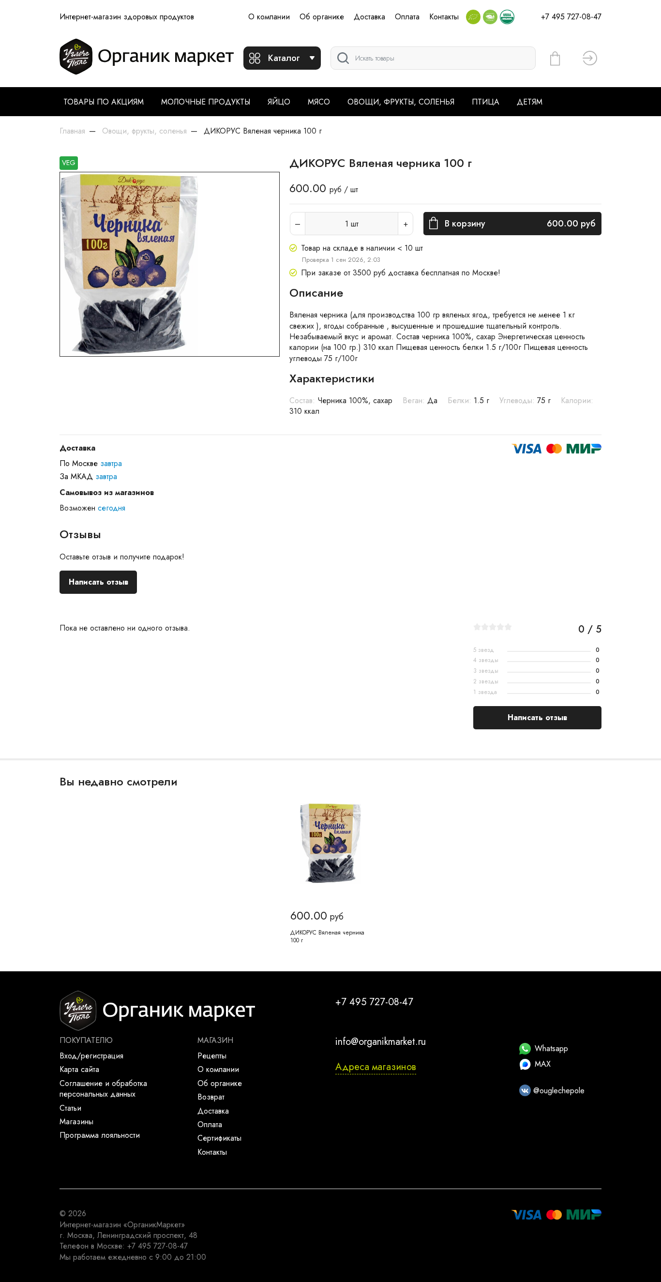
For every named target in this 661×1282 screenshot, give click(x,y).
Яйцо (279, 101)
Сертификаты (219, 1138)
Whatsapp (551, 1048)
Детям (529, 101)
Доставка (369, 16)
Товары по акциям (103, 101)
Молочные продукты (205, 101)
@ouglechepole (558, 1090)
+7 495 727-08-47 (571, 16)
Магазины (76, 1121)
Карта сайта (79, 1069)
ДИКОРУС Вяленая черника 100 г (327, 936)
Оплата (407, 16)
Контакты (444, 16)
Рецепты (211, 1055)
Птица (485, 101)
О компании (269, 16)
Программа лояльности (100, 1135)
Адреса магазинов (375, 1067)
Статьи (70, 1108)
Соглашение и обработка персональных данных (103, 1089)
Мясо (319, 101)
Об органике (322, 16)
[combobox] (433, 58)
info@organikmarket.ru (380, 1042)
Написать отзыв (98, 582)
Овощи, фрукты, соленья (400, 101)
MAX (543, 1064)
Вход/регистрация (91, 1055)
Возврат (211, 1096)
